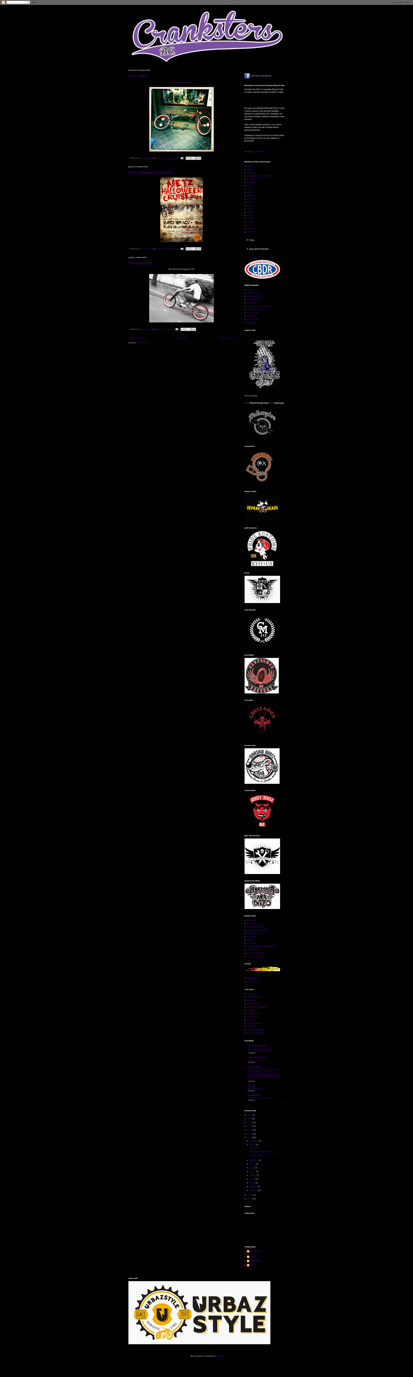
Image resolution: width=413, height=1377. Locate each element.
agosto (253, 1164)
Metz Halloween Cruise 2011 (150, 172)
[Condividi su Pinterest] (199, 158)
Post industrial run (255, 309)
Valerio (250, 209)
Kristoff (250, 222)
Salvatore (251, 173)
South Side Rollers (255, 953)
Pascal (250, 215)
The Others (252, 920)
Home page (181, 338)
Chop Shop (252, 1017)
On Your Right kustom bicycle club (262, 946)
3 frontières (252, 303)
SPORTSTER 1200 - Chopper (259, 1098)
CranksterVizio (256, 1252)
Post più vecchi (227, 338)
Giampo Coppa (254, 1067)
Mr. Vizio (250, 179)
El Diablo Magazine (255, 1033)
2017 (249, 1115)
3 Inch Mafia (252, 943)
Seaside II (251, 322)
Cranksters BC (258, 152)
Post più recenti (136, 338)
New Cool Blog (140, 263)
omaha (253, 1265)
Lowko (250, 212)
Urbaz (249, 192)
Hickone (251, 1086)
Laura (249, 189)
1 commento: (167, 329)
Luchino (250, 195)
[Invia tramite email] (187, 158)
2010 (249, 1195)
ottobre (253, 1144)
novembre (254, 1141)
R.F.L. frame (137, 76)
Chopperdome (253, 1003)
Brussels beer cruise (256, 1088)
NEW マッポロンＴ (255, 1060)
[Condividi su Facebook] (196, 158)
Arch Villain (252, 199)
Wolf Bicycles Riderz (256, 927)
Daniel (250, 225)
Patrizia (250, 166)
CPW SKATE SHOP (256, 1057)
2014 (249, 1126)
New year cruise (254, 296)
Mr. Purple (251, 182)
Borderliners (252, 923)
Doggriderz (252, 1027)
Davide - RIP (252, 232)
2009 (249, 1199)
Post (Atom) (142, 343)
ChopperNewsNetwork (257, 1007)
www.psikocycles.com (181, 82)
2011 (249, 1137)
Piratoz (250, 940)
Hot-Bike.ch (252, 1010)
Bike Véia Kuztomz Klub (257, 930)
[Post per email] (182, 158)
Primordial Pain (253, 997)
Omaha (250, 219)
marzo (253, 1183)
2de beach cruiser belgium (258, 306)
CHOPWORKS (254, 1095)
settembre (254, 1160)
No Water (251, 1000)
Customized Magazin (256, 1030)
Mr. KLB (250, 186)
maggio (253, 1175)
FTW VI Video (253, 319)
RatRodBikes (252, 978)
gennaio (253, 1190)
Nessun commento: (170, 158)
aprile (252, 1179)
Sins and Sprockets (255, 956)
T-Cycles (250, 1020)
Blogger (219, 1356)
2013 (249, 1130)
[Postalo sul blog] (190, 158)
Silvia (249, 202)
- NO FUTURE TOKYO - (258, 1045)
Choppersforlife (253, 1013)
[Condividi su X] (193, 158)
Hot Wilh (250, 228)
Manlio (250, 205)
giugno (253, 1171)
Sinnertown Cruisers (256, 933)
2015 (249, 1122)
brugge (250, 290)
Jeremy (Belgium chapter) (258, 176)
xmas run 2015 (253, 299)
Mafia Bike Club (254, 950)
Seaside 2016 (253, 293)
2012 (249, 1134)
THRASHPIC (255, 1261)
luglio (252, 1168)
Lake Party (251, 316)
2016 (249, 1119)
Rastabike (251, 936)
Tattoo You (251, 994)
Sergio (250, 169)
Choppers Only (253, 982)
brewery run (252, 313)
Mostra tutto (281, 1103)
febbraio (253, 1186)
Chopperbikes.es (254, 1023)
